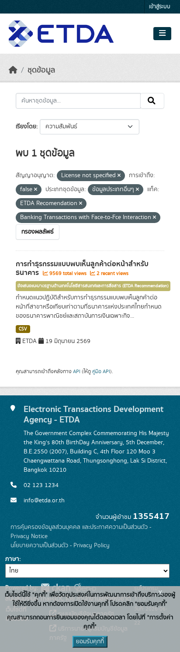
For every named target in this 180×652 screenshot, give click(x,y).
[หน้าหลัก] (13, 70)
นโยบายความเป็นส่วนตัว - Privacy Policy (60, 545)
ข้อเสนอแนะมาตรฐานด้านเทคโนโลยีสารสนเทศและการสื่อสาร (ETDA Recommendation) (93, 286)
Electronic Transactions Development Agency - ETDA (93, 414)
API (76, 371)
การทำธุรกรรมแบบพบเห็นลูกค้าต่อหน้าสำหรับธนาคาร (82, 268)
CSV (23, 329)
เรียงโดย (26, 126)
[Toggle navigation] (162, 33)
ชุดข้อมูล (41, 70)
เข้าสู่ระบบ (159, 7)
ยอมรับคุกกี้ (90, 641)
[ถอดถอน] (119, 175)
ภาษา (12, 559)
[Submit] (152, 101)
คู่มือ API (101, 371)
